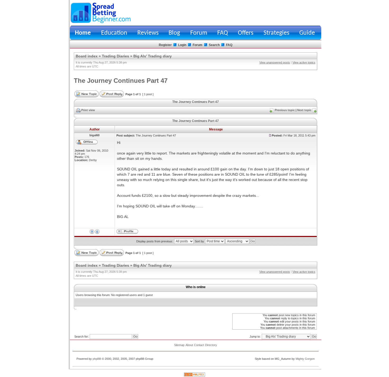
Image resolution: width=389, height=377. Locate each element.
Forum (198, 33)
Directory (211, 345)
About (189, 345)
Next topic (304, 110)
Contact (199, 345)
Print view (88, 110)
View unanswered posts (274, 62)
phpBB (97, 358)
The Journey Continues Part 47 (121, 80)
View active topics (303, 62)
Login (182, 45)
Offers (245, 33)
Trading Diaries (115, 56)
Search (214, 45)
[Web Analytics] (194, 375)
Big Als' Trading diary (152, 56)
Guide (307, 33)
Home (83, 33)
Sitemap (179, 345)
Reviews (148, 33)
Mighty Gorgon (305, 358)
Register (165, 45)
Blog (174, 33)
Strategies (276, 33)
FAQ (222, 33)
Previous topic (285, 110)
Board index (87, 56)
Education (114, 33)
